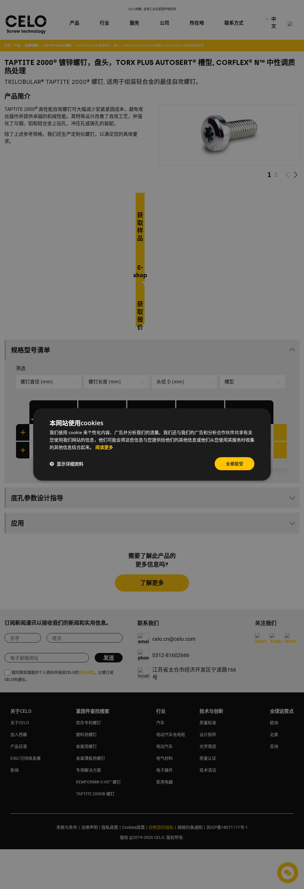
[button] (66, 464)
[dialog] (152, 444)
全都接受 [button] (234, 463)
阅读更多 (104, 447)
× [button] (261, 415)
